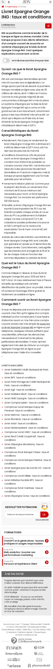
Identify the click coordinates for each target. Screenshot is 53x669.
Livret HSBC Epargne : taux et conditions (25, 398)
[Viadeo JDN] (39, 660)
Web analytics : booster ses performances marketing (19, 552)
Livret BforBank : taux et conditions (23, 419)
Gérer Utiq (27, 629)
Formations (12, 532)
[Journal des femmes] (13, 648)
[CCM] (39, 648)
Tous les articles (39, 629)
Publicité (46, 624)
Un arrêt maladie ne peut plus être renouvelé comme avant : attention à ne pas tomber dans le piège (26, 589)
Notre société (36, 624)
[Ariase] (13, 665)
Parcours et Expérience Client (20, 562)
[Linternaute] (13, 653)
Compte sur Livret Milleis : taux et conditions (28, 476)
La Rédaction (8, 25)
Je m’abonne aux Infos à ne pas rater (30, 60)
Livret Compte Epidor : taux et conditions (26, 402)
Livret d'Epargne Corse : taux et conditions (27, 496)
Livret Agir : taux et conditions (20, 389)
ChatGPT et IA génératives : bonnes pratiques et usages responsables (24, 541)
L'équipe (25, 624)
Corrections (12, 632)
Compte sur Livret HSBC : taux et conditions (27, 432)
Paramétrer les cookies (12, 629)
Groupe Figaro (40, 632)
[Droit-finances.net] (39, 654)
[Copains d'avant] (13, 660)
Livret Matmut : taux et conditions (22, 415)
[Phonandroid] (39, 666)
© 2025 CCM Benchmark (26, 635)
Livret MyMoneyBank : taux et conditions (26, 428)
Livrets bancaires (12, 365)
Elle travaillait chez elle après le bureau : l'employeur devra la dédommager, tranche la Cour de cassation (25, 608)
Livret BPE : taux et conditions (20, 377)
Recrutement (21, 627)
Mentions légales (25, 632)
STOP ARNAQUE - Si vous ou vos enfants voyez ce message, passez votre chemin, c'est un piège (24, 599)
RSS (49, 629)
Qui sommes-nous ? (12, 624)
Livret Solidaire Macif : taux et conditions (25, 394)
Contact (10, 627)
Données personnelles (37, 627)
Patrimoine (12, 7)
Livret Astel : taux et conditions (20, 423)
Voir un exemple (42, 519)
